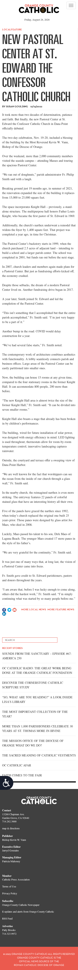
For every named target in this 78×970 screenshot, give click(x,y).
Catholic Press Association (16, 879)
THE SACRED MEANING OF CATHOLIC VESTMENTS (39, 755)
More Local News (33, 609)
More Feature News (60, 609)
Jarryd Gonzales (10, 850)
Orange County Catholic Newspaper (20, 904)
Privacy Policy (9, 893)
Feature (16, 29)
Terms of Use (9, 886)
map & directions (11, 828)
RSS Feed (7, 918)
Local (6, 29)
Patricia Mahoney (11, 861)
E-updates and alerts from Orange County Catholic (28, 911)
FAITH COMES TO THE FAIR (22, 775)
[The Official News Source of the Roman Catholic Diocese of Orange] (39, 7)
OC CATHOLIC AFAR (16, 765)
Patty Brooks (9, 930)
